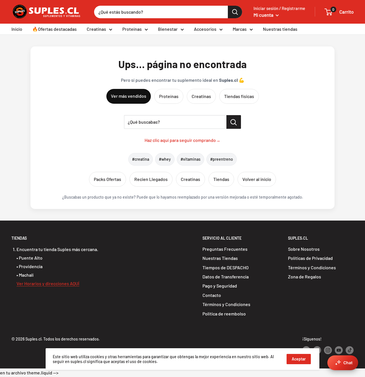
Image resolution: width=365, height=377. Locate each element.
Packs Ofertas (107, 179)
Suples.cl (33, 339)
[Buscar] (235, 12)
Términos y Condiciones (226, 304)
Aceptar (299, 358)
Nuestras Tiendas (220, 258)
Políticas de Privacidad (310, 258)
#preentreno (221, 159)
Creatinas (96, 29)
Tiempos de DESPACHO (225, 267)
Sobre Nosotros (304, 249)
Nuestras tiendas (280, 29)
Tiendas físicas (239, 96)
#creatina (140, 159)
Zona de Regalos (304, 276)
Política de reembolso (224, 313)
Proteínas (132, 29)
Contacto (211, 295)
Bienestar (168, 29)
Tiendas (221, 179)
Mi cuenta (264, 15)
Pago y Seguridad (219, 285)
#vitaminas (190, 159)
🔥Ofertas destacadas (54, 29)
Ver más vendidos (128, 96)
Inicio (16, 29)
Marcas (240, 29)
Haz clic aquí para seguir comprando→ (182, 140)
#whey (165, 159)
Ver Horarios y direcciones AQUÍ (48, 283)
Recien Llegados (151, 179)
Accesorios (205, 29)
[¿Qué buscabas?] (233, 122)
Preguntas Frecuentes (225, 249)
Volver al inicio (256, 179)
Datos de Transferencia (225, 276)
